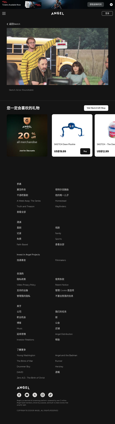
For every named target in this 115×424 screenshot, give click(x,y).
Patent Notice (61, 284)
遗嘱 (57, 372)
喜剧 (19, 227)
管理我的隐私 (23, 296)
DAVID (20, 372)
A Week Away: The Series (29, 200)
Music (19, 328)
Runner (58, 361)
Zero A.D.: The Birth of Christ (31, 377)
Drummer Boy (23, 366)
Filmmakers (60, 260)
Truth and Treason (25, 206)
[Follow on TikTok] (50, 395)
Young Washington (26, 355)
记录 (19, 233)
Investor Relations (25, 339)
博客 (19, 323)
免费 (19, 239)
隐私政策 (21, 279)
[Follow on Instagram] (42, 395)
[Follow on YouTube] (27, 395)
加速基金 (21, 260)
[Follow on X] (35, 395)
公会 (57, 323)
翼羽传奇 (21, 189)
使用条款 (59, 279)
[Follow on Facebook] (19, 395)
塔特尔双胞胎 (62, 189)
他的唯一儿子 (62, 195)
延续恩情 (21, 334)
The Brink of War (25, 361)
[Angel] (57, 13)
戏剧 (57, 227)
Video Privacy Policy (26, 284)
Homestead (60, 200)
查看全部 (21, 212)
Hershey (59, 366)
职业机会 (21, 317)
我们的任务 (60, 311)
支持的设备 (22, 290)
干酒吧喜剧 (22, 195)
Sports (58, 239)
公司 (19, 311)
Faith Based (22, 244)
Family (58, 233)
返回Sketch (14, 24)
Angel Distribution (64, 334)
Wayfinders (60, 206)
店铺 (57, 328)
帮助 (57, 339)
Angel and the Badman (66, 355)
